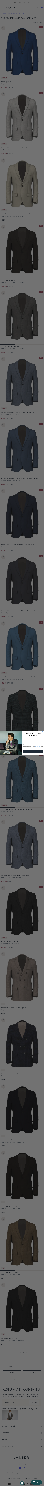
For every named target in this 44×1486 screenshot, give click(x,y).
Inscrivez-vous (33, 751)
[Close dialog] (43, 731)
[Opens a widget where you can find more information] (36, 1482)
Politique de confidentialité (37, 746)
